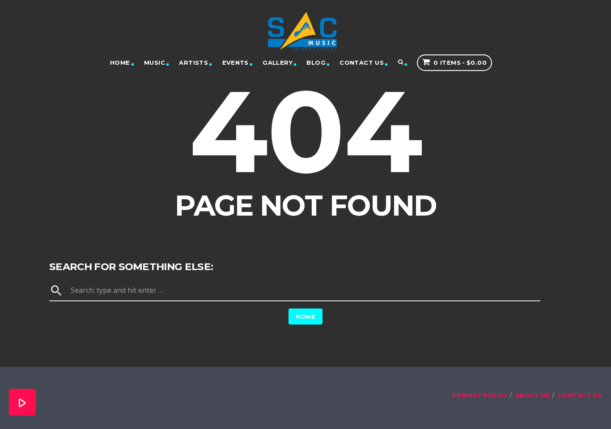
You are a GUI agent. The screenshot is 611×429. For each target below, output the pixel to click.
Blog (316, 62)
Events (235, 62)
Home (120, 62)
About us (532, 395)
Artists (193, 62)
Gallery (278, 62)
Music (154, 62)
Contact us (361, 62)
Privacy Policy (479, 395)
